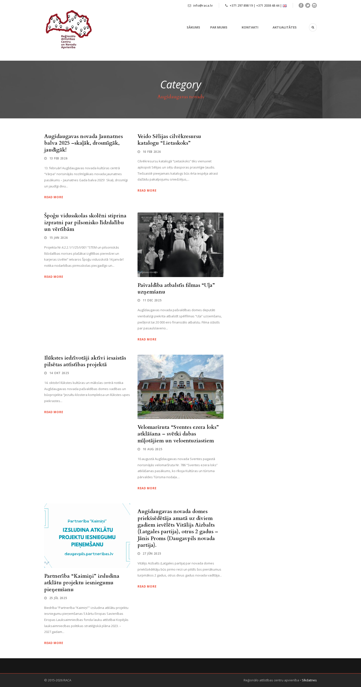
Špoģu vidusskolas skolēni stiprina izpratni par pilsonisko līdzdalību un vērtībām (85, 222)
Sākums (193, 27)
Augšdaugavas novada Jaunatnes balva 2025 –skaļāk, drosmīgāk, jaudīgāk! (83, 143)
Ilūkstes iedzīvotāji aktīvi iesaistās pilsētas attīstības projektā (85, 361)
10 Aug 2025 (153, 449)
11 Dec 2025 (152, 300)
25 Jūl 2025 (58, 598)
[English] (285, 5)
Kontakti (250, 27)
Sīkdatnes (309, 680)
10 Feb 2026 (152, 152)
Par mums (218, 27)
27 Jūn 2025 (152, 553)
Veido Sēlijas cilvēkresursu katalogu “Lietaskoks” (169, 140)
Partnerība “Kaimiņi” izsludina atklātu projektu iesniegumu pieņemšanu (81, 583)
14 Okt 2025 (59, 373)
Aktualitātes (285, 27)
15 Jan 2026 (58, 238)
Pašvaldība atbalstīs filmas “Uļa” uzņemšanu (176, 288)
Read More (53, 197)
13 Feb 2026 (58, 158)
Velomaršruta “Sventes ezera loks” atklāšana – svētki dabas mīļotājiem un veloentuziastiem (178, 434)
